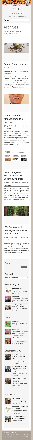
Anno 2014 (6, 240)
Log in (5, 438)
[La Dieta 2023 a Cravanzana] (8, 340)
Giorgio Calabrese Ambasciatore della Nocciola (13, 118)
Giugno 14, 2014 (9, 237)
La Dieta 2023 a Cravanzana (19, 338)
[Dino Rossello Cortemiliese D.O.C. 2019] (8, 381)
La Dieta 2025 (15, 321)
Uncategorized (7, 185)
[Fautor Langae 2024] (8, 299)
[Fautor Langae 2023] (8, 307)
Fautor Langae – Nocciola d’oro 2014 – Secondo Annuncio (15, 175)
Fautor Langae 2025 (17, 288)
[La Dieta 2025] (8, 324)
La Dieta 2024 (15, 329)
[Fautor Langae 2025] (8, 291)
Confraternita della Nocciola (17, 8)
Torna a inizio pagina (10, 432)
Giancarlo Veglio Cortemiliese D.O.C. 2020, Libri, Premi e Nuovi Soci (19, 368)
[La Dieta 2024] (8, 332)
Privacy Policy (23, 436)
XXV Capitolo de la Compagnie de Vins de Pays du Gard (15, 230)
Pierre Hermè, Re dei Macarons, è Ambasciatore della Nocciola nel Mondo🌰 (19, 400)
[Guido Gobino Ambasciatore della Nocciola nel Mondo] (8, 419)
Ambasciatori (7, 128)
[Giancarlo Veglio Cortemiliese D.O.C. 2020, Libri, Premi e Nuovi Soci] (8, 369)
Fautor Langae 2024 (17, 296)
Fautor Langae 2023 (17, 305)
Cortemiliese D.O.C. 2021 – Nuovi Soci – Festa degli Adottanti (19, 356)
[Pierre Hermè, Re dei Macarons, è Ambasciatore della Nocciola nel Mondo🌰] (8, 401)
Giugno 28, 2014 (9, 71)
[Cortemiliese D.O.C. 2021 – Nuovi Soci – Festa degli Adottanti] (8, 357)
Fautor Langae (7, 73)
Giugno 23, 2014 (9, 182)
